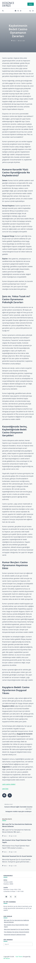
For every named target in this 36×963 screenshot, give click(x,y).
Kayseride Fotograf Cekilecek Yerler (15, 934)
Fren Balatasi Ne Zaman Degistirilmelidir (16, 932)
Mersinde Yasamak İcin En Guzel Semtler (17, 856)
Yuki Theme (19, 956)
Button (30, 4)
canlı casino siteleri (8, 784)
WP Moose (7, 958)
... (20, 832)
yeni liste (5, 789)
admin (14, 40)
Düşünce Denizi (8, 4)
